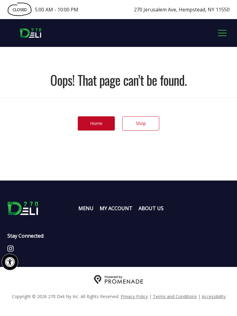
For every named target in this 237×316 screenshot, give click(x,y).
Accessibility (214, 296)
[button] (10, 262)
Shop (141, 123)
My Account (116, 208)
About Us (151, 208)
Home (96, 123)
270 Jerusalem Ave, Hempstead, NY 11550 (182, 9)
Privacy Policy (134, 296)
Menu (86, 208)
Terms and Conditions (175, 296)
